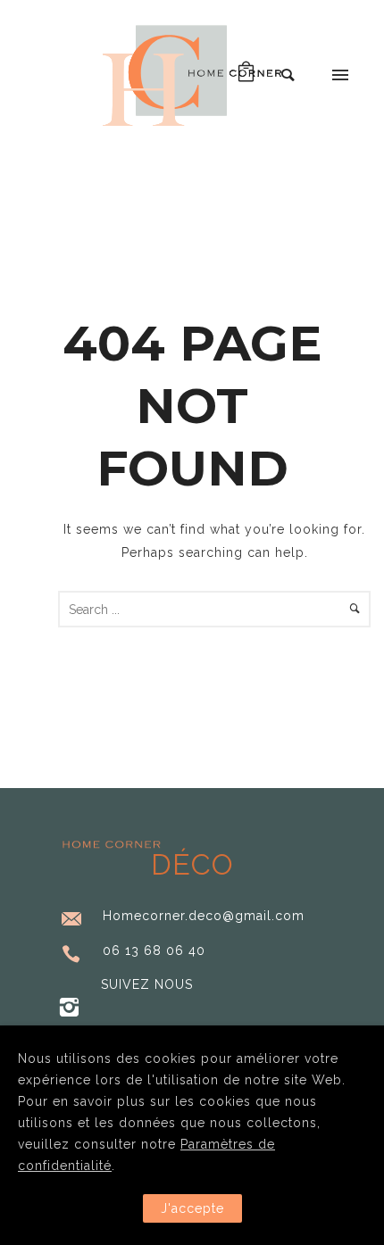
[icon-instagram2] (69, 1008)
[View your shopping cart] (246, 76)
